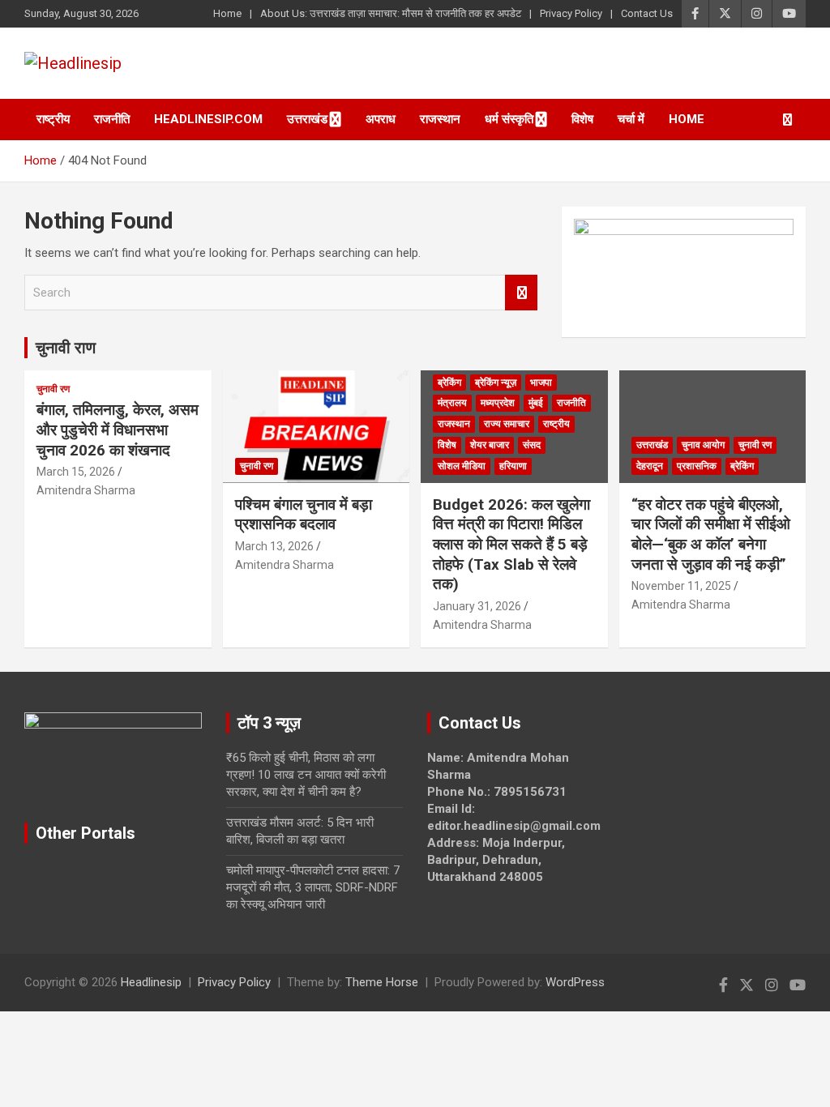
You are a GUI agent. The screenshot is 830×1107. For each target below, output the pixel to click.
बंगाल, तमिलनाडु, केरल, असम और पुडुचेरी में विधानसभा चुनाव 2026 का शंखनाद (117, 429)
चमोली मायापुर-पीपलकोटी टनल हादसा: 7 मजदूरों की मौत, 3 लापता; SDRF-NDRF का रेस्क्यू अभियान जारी (313, 887)
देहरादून (649, 466)
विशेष (582, 119)
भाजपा (541, 382)
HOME (686, 119)
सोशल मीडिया (462, 466)
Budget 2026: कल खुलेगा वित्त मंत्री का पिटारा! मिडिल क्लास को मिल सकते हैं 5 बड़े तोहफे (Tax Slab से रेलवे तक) (511, 544)
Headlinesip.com (208, 119)
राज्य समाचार (506, 424)
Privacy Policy (571, 13)
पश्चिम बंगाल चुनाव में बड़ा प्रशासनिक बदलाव (303, 514)
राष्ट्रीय (53, 119)
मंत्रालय (452, 402)
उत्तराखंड (307, 119)
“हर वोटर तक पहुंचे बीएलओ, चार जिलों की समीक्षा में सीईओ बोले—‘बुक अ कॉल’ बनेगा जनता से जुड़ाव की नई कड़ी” (710, 534)
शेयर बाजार (489, 445)
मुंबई (535, 402)
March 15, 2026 (75, 471)
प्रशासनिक (697, 466)
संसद (532, 445)
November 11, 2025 (681, 585)
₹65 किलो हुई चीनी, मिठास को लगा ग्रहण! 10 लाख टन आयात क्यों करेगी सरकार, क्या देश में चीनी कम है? (306, 774)
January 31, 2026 (477, 606)
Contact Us (647, 13)
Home (227, 13)
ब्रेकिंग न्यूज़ (495, 382)
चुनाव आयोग (703, 445)
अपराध (381, 119)
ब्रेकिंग (449, 382)
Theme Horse (381, 982)
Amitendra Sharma (85, 490)
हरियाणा (513, 466)
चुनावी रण (53, 389)
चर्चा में (631, 119)
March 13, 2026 (274, 546)
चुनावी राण (66, 347)
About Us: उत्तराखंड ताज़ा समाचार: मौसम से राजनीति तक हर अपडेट (390, 13)
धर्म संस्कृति (509, 119)
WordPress (575, 982)
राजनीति (112, 119)
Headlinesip (151, 982)
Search (521, 293)
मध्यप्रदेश (498, 402)
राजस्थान (440, 119)
